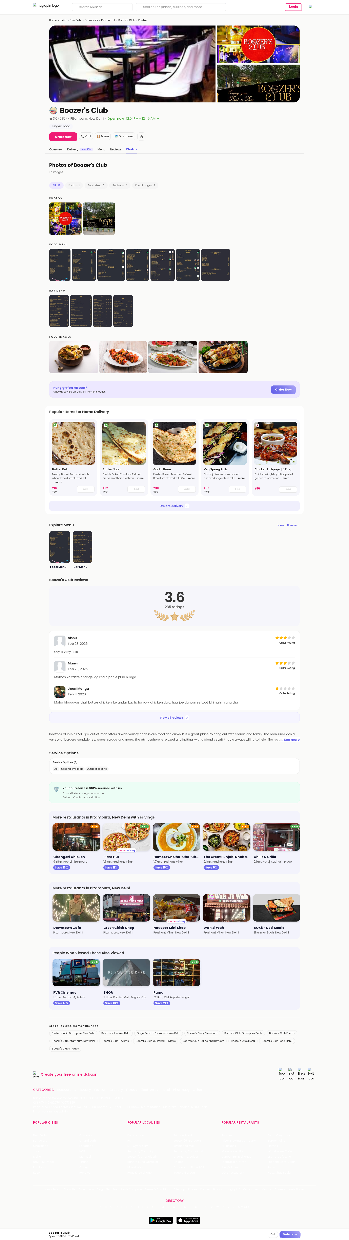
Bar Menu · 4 (119, 185)
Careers (279, 1189)
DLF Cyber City (137, 1146)
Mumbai (85, 1157)
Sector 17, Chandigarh (188, 1151)
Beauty (85, 1090)
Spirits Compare (131, 1189)
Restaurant (108, 20)
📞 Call (86, 136)
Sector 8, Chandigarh (142, 1151)
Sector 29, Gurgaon (187, 1141)
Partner (205, 1189)
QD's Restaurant (233, 1173)
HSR (129, 1141)
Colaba (178, 1162)
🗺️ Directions (124, 136)
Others (243, 1207)
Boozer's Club (126, 20)
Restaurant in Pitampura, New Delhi (73, 1033)
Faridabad (86, 1146)
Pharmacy (181, 1090)
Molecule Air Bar (233, 1151)
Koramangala (136, 1135)
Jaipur (37, 1151)
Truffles (227, 1135)
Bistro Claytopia (279, 1135)
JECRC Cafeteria (279, 1157)
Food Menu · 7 (96, 185)
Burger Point (276, 1141)
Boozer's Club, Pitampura (202, 1033)
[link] (73, 457)
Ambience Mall (183, 1146)
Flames (273, 1146)
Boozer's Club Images (65, 1048)
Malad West (135, 1167)
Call (272, 1234)
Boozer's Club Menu (243, 1041)
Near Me (111, 1189)
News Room (52, 1189)
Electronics (149, 1090)
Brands (218, 1189)
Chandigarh (87, 1141)
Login (293, 6)
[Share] (141, 136)
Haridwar (85, 1173)
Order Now (63, 137)
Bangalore (40, 1141)
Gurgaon (85, 1135)
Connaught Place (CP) (189, 1167)
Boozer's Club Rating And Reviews (203, 1041)
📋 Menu (103, 136)
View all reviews (171, 718)
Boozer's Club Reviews (115, 1041)
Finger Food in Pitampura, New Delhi (158, 1033)
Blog (100, 1189)
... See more (290, 739)
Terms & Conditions (158, 1189)
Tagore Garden (184, 1173)
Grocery (116, 1090)
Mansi (73, 663)
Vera (265, 1189)
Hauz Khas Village (139, 1173)
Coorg (83, 1167)
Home (53, 20)
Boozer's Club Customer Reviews (156, 1041)
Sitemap (179, 1189)
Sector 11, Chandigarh (142, 1157)
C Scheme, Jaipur (185, 1157)
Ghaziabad (40, 1146)
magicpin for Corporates (242, 1189)
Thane (83, 1162)
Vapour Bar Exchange (236, 1157)
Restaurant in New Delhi (115, 1033)
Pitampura (91, 20)
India (63, 20)
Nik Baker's (229, 1146)
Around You (86, 1189)
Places (192, 1189)
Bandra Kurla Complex (143, 1162)
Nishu (72, 638)
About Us (69, 1189)
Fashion (100, 1090)
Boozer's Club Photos (282, 1033)
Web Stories (297, 1189)
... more (57, 482)
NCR (82, 1151)
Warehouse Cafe (280, 1151)
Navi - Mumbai (43, 1162)
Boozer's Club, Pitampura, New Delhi (73, 1041)
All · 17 (56, 185)
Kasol (36, 1173)
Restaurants (67, 1090)
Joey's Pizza (230, 1167)
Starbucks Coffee (234, 1162)
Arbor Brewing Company (239, 1141)
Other (197, 1090)
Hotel (165, 1090)
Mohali (37, 1157)
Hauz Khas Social (279, 1173)
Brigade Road (182, 1135)
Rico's (272, 1167)
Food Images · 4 (145, 185)
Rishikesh (39, 1167)
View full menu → (289, 525)
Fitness (131, 1090)
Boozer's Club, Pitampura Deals (243, 1033)
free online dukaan (80, 1074)
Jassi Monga (78, 688)
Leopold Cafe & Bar (281, 1162)
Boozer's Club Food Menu (277, 1041)
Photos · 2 (74, 185)
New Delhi (75, 20)
